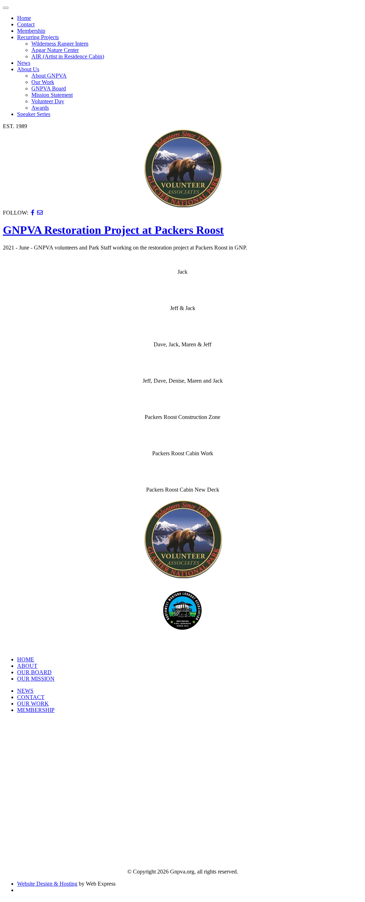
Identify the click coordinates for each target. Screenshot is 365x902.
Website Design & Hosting (47, 884)
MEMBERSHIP (36, 710)
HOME (25, 659)
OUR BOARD (34, 672)
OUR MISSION (36, 679)
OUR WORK (33, 704)
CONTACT (31, 697)
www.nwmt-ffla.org (182, 644)
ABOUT (27, 666)
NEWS (25, 691)
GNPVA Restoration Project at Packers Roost (113, 230)
